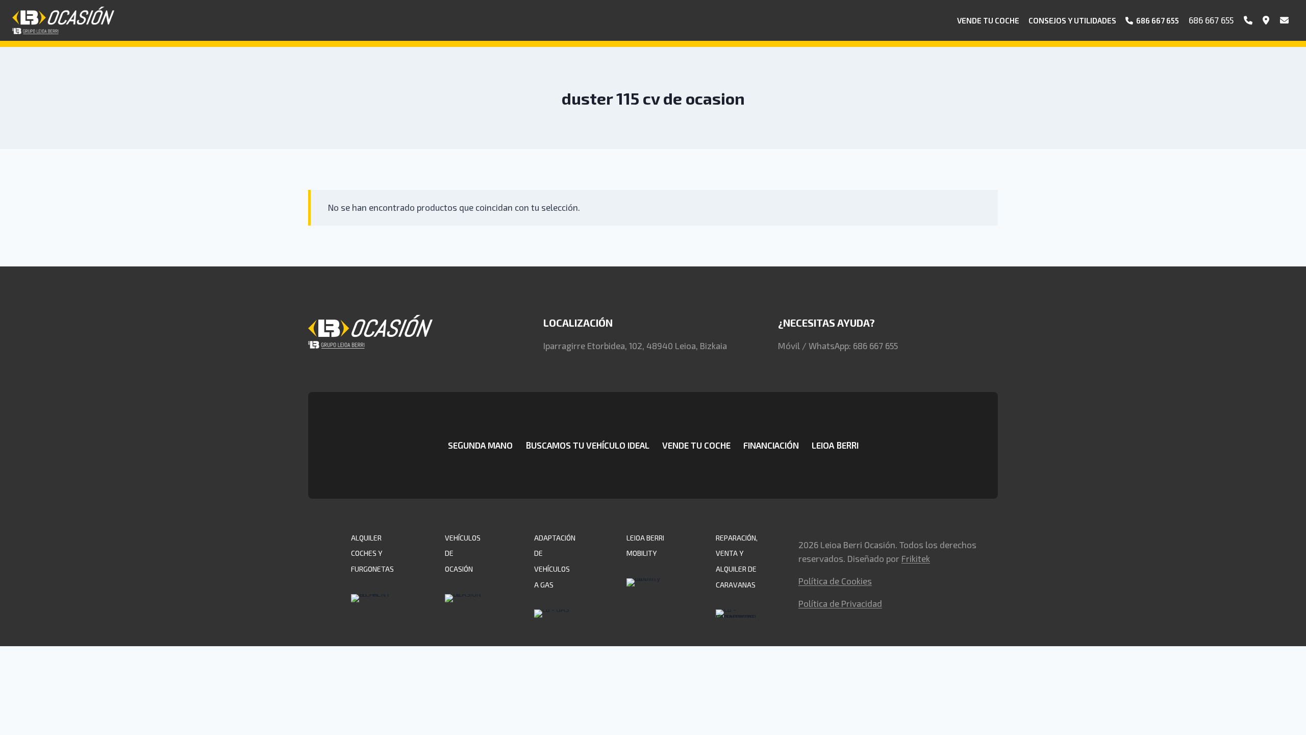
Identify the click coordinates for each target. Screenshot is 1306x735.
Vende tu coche (988, 20)
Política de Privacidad (840, 603)
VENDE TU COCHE (696, 445)
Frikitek (915, 558)
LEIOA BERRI (835, 445)
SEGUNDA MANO (480, 445)
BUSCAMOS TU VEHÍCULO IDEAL (587, 445)
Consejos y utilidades (1072, 20)
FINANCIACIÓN (771, 445)
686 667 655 (1211, 20)
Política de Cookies (835, 581)
